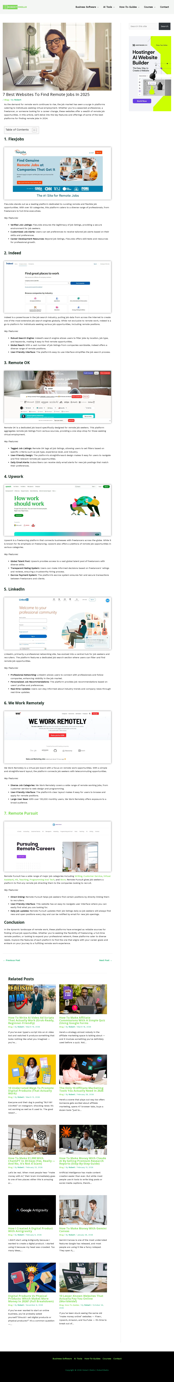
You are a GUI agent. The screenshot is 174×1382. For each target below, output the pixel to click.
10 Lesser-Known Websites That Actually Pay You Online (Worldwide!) (81, 1298)
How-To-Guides (128, 7)
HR (16, 879)
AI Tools (107, 7)
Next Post (105, 960)
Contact (164, 7)
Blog (6, 99)
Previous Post (11, 960)
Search (164, 26)
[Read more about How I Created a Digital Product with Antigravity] (32, 1209)
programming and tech (42, 879)
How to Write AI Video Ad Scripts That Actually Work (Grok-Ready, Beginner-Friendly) (31, 1020)
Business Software (86, 7)
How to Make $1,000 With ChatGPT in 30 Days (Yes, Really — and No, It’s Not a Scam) (31, 1160)
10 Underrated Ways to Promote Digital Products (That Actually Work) (31, 1090)
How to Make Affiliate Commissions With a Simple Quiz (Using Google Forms (82, 1020)
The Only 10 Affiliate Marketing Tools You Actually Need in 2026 (81, 1089)
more (63, 879)
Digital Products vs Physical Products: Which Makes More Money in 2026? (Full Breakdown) (31, 1298)
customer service (92, 876)
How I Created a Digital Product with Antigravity (30, 1230)
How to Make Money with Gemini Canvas (83, 1230)
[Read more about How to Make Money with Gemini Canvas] (83, 1209)
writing (78, 876)
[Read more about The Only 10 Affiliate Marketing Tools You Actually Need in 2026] (83, 1069)
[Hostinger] (150, 73)
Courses (148, 7)
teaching (23, 879)
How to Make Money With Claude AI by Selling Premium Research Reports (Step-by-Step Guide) (82, 1160)
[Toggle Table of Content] (33, 130)
